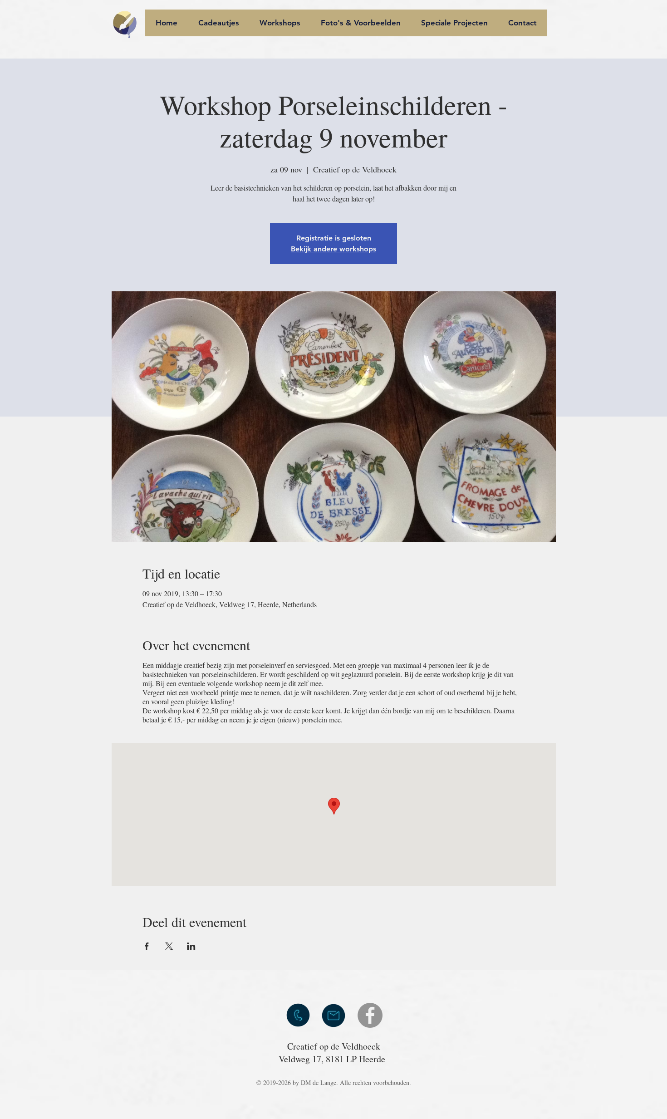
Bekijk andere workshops (333, 249)
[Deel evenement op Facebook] (146, 946)
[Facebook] (370, 1015)
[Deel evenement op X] (169, 946)
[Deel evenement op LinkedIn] (191, 946)
